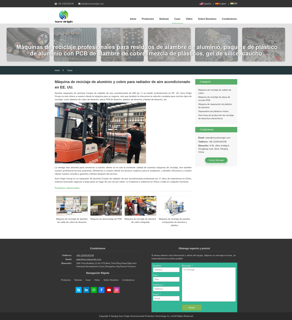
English (222, 3)
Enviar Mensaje (216, 160)
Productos (148, 19)
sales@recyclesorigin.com (92, 4)
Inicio (133, 19)
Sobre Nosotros (207, 19)
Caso (177, 19)
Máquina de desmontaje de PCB (106, 219)
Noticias (164, 19)
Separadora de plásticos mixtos (213, 111)
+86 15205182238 (65, 4)
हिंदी (235, 3)
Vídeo (189, 19)
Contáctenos (229, 19)
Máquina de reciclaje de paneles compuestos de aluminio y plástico (174, 222)
